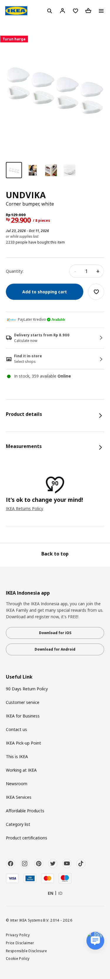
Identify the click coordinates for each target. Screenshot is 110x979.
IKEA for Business (23, 716)
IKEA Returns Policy (24, 508)
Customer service (22, 702)
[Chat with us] (95, 941)
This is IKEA (17, 756)
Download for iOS (55, 632)
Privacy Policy (18, 934)
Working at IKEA (21, 770)
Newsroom (16, 783)
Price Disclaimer (20, 942)
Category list (18, 824)
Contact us (16, 729)
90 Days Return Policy (27, 689)
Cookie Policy (18, 958)
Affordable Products (25, 810)
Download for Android (55, 649)
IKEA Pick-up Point (23, 743)
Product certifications (26, 838)
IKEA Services (18, 797)
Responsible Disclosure (26, 950)
